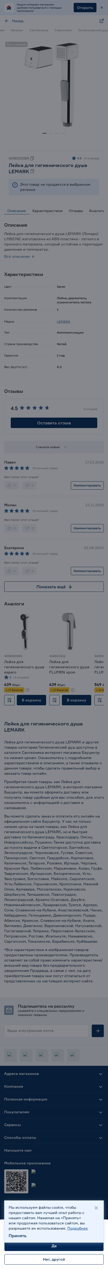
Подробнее (77, 1228)
